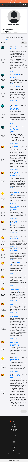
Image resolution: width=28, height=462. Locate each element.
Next (23, 42)
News (5, 5)
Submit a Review (14, 424)
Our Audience (14, 427)
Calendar (13, 5)
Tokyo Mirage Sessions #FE (14, 223)
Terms (14, 449)
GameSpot (3, 160)
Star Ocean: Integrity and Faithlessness (15, 207)
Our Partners (14, 426)
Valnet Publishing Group (18, 453)
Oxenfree (16, 276)
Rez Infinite (16, 146)
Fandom (2, 62)
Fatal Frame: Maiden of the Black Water (15, 376)
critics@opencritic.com (8, 39)
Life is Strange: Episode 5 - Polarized (15, 359)
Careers (14, 447)
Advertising (14, 446)
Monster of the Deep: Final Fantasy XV (15, 76)
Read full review (14, 71)
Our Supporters (14, 429)
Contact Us (14, 430)
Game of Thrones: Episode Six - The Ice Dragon (15, 289)
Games (8, 5)
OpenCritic (7, 453)
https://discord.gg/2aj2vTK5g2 (14, 2)
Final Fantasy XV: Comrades (13, 48)
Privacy (14, 450)
